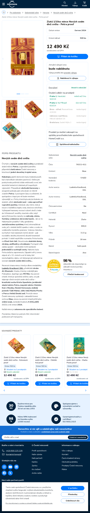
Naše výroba (37, 454)
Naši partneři (37, 458)
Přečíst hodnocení (76, 274)
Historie (46, 13)
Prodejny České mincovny (72, 465)
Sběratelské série (32, 13)
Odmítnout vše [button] (72, 500)
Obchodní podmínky (70, 462)
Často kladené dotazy (71, 458)
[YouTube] (10, 466)
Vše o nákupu (67, 450)
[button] (5, 58)
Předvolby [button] (72, 494)
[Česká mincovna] (12, 4)
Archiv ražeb (37, 473)
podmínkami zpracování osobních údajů (55, 432)
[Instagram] (4, 466)
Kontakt (65, 454)
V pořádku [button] (72, 488)
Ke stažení (36, 469)
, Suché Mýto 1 (60, 122)
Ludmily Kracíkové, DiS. (12, 268)
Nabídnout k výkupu (69, 78)
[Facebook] (4, 473)
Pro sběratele (15, 13)
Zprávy (34, 465)
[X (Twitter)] (10, 473)
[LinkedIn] (16, 466)
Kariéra (34, 462)
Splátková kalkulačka (69, 144)
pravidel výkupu (70, 72)
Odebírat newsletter (77, 437)
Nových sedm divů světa (63, 13)
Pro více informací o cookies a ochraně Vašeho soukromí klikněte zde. (29, 503)
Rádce (64, 469)
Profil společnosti (39, 450)
